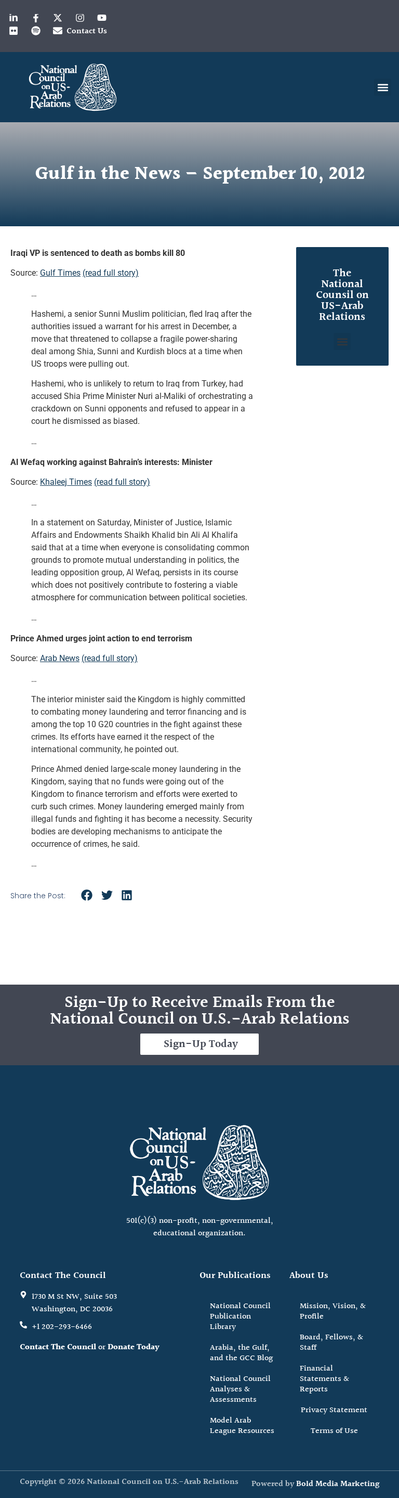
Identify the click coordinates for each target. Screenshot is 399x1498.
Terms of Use (334, 1431)
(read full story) (111, 273)
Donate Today (133, 1347)
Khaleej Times (66, 482)
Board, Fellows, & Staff (331, 1342)
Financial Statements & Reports (324, 1379)
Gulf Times (60, 273)
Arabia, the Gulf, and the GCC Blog (241, 1353)
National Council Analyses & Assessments (240, 1389)
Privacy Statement (334, 1410)
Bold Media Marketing (337, 1484)
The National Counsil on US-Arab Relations (342, 295)
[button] (382, 87)
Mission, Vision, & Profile (333, 1311)
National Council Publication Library (240, 1317)
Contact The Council (58, 1347)
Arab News (59, 658)
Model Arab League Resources (242, 1426)
